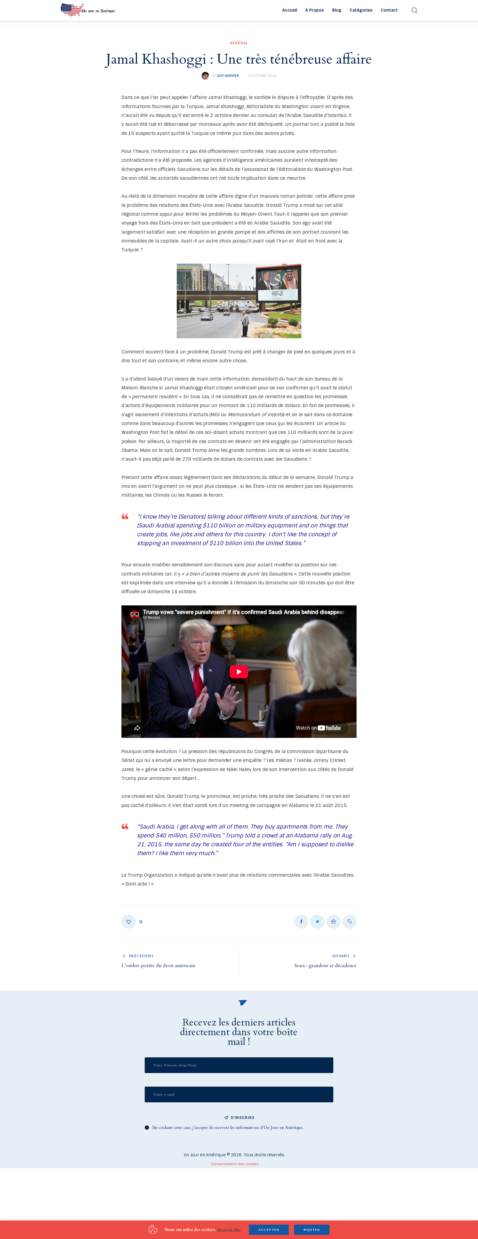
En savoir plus (229, 1229)
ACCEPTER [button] (268, 1230)
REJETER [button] (311, 1230)
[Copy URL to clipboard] (350, 921)
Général (239, 43)
